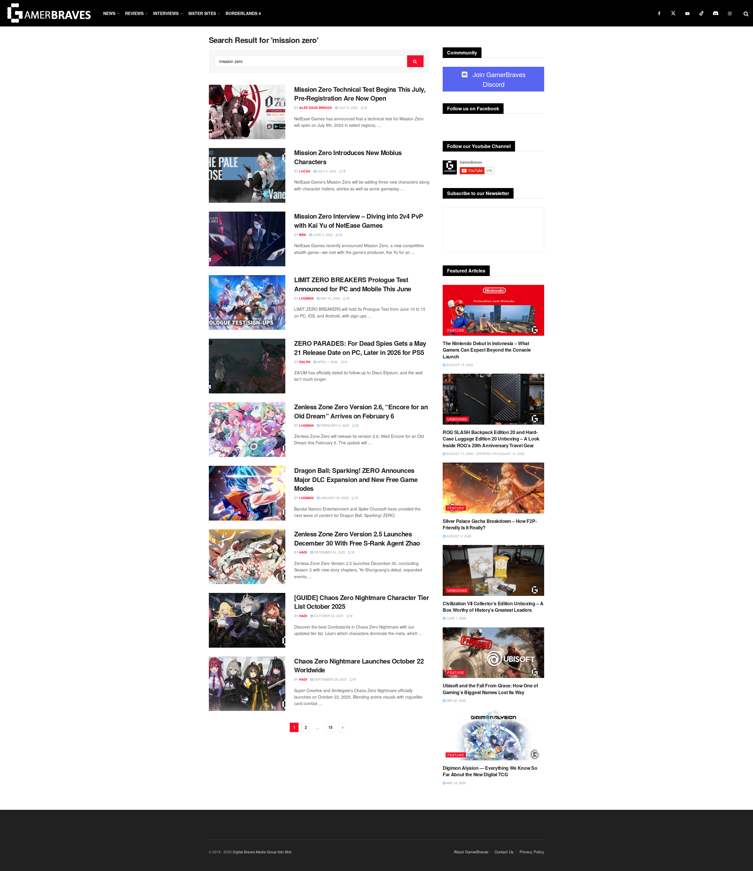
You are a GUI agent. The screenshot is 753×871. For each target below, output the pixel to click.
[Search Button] (415, 61)
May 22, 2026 (455, 700)
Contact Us (504, 852)
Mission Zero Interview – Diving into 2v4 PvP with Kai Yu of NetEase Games (358, 220)
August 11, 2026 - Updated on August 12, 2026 (484, 453)
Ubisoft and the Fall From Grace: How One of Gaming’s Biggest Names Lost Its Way (490, 688)
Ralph (304, 362)
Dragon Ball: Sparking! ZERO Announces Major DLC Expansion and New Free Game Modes (356, 479)
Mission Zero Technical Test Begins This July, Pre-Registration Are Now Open (359, 93)
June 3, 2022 (322, 234)
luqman (306, 298)
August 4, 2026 (458, 535)
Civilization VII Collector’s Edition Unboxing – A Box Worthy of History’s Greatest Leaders (493, 606)
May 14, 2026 (329, 298)
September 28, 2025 (329, 679)
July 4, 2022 (326, 171)
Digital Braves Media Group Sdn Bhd (262, 851)
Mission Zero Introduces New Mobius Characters (348, 157)
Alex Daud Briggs (315, 107)
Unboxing (457, 419)
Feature (455, 330)
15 (330, 727)
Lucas (304, 171)
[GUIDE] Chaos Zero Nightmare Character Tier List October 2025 (361, 602)
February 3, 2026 (334, 425)
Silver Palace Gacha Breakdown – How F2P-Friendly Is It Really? (490, 524)
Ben (302, 234)
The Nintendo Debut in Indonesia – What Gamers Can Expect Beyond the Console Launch (487, 350)
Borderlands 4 (243, 13)
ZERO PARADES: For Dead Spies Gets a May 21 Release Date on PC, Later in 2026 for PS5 (360, 347)
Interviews (166, 13)
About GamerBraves (471, 852)
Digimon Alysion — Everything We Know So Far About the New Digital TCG (490, 771)
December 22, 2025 (329, 552)
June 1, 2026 (455, 618)
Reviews (134, 13)
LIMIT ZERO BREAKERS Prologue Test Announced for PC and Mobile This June (352, 284)
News (109, 13)
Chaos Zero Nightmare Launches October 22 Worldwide (359, 665)
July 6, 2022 (348, 107)
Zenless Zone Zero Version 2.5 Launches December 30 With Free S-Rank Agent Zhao (357, 538)
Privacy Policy (531, 852)
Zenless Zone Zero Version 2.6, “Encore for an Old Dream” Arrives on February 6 (361, 411)
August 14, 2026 (459, 364)
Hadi (303, 552)
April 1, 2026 (327, 361)
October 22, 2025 (328, 615)
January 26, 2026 (334, 497)
